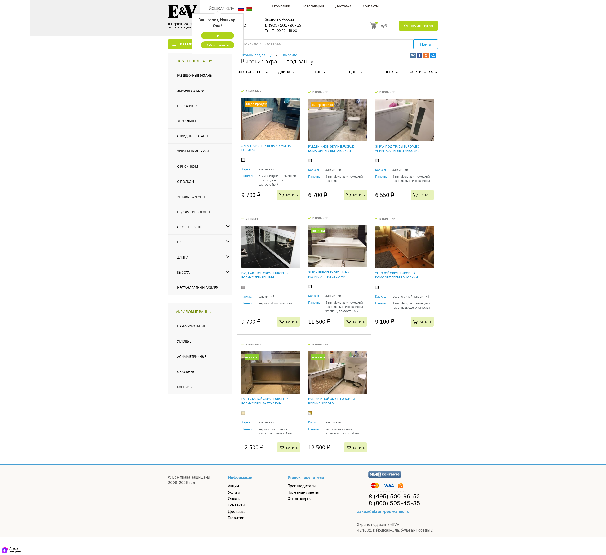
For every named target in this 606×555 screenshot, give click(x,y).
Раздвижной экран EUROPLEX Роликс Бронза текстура (264, 401)
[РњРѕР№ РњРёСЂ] (433, 55)
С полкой (185, 181)
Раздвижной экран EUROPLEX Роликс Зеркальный (264, 275)
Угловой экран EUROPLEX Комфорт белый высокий (396, 275)
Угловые (184, 341)
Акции (233, 486)
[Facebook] (419, 55)
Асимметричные (191, 356)
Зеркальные (187, 121)
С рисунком (187, 166)
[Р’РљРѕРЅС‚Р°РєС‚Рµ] (413, 55)
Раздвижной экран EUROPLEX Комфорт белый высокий (331, 148)
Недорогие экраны (193, 212)
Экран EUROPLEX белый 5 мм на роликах (266, 148)
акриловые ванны (194, 311)
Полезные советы (303, 492)
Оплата (234, 499)
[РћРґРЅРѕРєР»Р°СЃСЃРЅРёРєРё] (426, 55)
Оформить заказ (418, 25)
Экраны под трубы (193, 151)
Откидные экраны (192, 136)
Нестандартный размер (197, 287)
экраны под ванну (194, 60)
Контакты (371, 6)
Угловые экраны (191, 196)
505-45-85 (394, 503)
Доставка (343, 6)
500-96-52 (394, 496)
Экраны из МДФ (190, 90)
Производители (302, 486)
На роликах (187, 105)
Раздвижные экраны (195, 75)
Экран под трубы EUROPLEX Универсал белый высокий (397, 148)
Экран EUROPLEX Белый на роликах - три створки (328, 274)
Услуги (234, 492)
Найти (425, 44)
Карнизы (184, 387)
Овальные (186, 371)
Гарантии (236, 518)
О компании (280, 6)
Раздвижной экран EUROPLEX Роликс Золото (331, 401)
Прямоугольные (191, 326)
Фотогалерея (312, 6)
